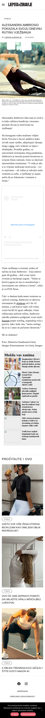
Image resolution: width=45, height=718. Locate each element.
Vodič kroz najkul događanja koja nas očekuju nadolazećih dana (30, 435)
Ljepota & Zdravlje (13, 37)
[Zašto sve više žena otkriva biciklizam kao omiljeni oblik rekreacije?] (22, 490)
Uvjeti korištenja (28, 714)
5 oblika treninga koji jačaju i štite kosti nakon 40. (22, 670)
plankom (20, 303)
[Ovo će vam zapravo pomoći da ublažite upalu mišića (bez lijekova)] (22, 562)
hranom (6, 320)
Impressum (22, 691)
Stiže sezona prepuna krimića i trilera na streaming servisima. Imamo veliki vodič (31, 422)
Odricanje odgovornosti (22, 696)
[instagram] (26, 684)
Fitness (7, 19)
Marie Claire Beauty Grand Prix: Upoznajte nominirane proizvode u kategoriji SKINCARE (31, 378)
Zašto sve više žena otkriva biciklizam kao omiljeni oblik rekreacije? (21, 527)
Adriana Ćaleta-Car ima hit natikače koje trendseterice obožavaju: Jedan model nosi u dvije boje (31, 408)
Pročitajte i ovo (17, 459)
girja (11, 145)
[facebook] (19, 684)
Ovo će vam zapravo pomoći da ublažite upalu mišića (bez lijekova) (21, 599)
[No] (42, 710)
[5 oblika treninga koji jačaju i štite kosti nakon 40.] (22, 633)
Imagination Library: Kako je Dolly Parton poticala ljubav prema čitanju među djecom (31, 363)
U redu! (15, 714)
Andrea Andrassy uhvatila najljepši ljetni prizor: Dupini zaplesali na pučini (30, 392)
